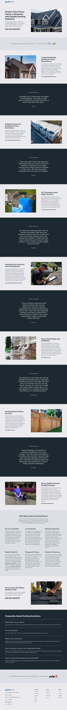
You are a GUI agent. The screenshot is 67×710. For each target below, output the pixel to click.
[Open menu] (61, 1)
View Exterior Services (10, 430)
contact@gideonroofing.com (29, 660)
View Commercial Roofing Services (12, 140)
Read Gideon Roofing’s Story (47, 503)
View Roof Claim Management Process (13, 283)
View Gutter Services (45, 357)
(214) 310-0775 (15, 660)
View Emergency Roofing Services (48, 209)
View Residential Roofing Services (48, 76)
